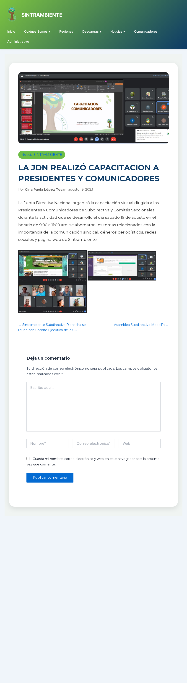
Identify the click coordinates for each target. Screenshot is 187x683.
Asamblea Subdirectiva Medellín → (141, 325)
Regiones (66, 31)
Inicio (11, 31)
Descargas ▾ (91, 31)
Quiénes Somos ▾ (37, 31)
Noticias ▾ (117, 31)
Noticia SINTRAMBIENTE (41, 155)
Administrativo (18, 41)
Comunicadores (146, 31)
